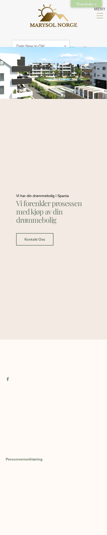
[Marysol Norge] (53, 25)
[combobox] (41, 46)
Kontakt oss (34, 239)
